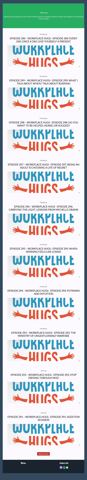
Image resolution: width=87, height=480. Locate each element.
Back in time (43, 454)
